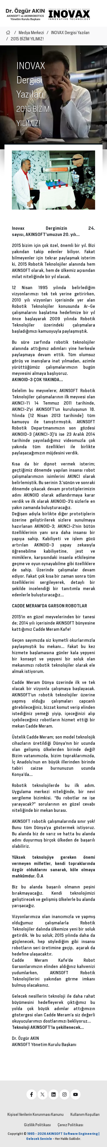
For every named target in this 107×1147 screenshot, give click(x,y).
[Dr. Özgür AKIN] (25, 14)
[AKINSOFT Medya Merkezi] (69, 14)
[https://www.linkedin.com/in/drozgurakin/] (53, 1094)
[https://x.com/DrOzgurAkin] (42, 1094)
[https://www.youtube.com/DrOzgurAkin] (75, 1094)
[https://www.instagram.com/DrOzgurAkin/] (64, 1094)
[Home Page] (8, 32)
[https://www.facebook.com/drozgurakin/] (31, 1094)
